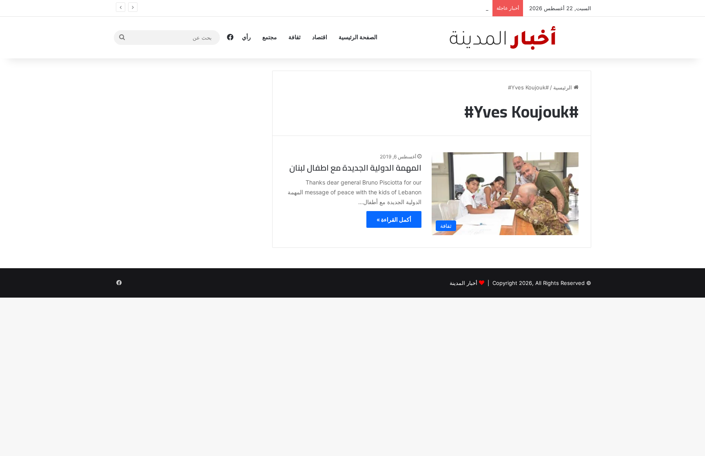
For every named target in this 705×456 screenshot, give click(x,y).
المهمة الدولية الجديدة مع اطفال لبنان (355, 167)
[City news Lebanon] (519, 37)
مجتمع (269, 36)
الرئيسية (563, 87)
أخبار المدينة (463, 283)
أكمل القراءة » (394, 219)
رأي (246, 36)
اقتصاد (319, 36)
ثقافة (294, 36)
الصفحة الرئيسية (358, 36)
